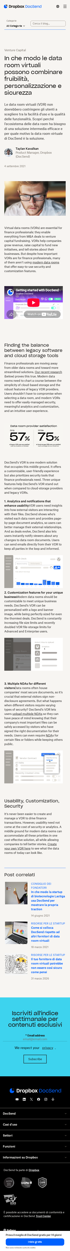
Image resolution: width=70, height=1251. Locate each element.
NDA (49, 735)
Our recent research (48, 372)
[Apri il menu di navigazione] (65, 6)
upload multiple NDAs (27, 714)
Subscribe (35, 1059)
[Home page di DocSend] (35, 1091)
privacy (47, 1048)
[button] (35, 1242)
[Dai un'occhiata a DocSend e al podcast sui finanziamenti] (53, 1100)
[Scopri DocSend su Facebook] (38, 1100)
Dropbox (34, 1170)
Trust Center (43, 1216)
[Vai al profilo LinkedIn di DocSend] (24, 1100)
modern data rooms (45, 262)
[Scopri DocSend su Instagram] (45, 1100)
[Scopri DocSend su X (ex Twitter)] (31, 1100)
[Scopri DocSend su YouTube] (17, 1100)
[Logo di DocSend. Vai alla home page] (22, 6)
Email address (35, 1035)
